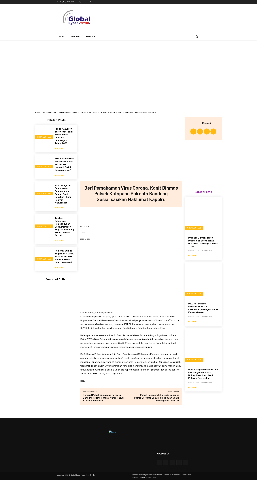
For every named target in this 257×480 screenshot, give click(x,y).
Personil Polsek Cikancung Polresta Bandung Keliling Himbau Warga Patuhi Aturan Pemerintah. (103, 397)
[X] (191, 1)
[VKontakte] (185, 462)
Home (37, 112)
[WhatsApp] (140, 215)
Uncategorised (49, 112)
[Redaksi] (199, 123)
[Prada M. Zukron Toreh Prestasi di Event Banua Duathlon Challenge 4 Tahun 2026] (43, 133)
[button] (197, 36)
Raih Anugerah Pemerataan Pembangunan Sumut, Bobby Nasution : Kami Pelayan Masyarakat (63, 194)
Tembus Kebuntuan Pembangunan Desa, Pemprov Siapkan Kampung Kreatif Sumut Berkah (64, 226)
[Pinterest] (131, 215)
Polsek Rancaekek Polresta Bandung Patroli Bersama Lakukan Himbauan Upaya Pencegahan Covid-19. (156, 397)
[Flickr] (172, 462)
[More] (149, 215)
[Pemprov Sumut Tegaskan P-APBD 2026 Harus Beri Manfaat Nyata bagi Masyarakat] (43, 255)
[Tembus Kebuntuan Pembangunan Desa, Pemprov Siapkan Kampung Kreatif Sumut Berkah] (43, 222)
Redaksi (85, 226)
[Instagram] (187, 1)
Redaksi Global (193, 250)
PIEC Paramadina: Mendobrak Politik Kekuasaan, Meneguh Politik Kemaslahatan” (64, 164)
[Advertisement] (128, 59)
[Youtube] (198, 1)
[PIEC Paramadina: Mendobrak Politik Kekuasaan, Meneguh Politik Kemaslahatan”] (43, 162)
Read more (59, 148)
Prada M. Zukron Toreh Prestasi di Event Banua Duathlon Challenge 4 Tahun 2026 (64, 136)
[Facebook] (183, 1)
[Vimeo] (194, 1)
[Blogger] (159, 462)
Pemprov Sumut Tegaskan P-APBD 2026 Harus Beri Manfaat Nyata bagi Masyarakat (64, 256)
